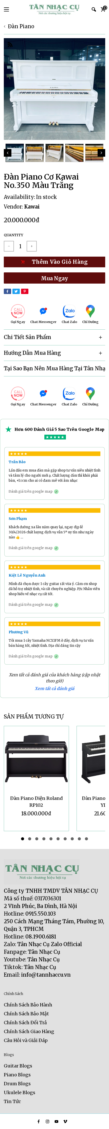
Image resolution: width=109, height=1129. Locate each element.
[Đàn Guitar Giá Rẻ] (54, 9)
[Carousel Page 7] (65, 838)
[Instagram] (47, 1121)
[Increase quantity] (32, 246)
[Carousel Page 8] (72, 838)
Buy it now (54, 278)
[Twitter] (16, 291)
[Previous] (7, 153)
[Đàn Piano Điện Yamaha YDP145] (36, 758)
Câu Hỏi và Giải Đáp (26, 1040)
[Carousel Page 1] (22, 838)
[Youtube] (56, 1121)
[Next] (101, 153)
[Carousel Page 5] (50, 838)
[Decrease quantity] (9, 246)
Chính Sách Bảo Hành (28, 1005)
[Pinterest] (24, 291)
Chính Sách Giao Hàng (29, 1031)
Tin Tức (12, 1101)
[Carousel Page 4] (43, 838)
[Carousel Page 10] (86, 838)
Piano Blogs (17, 1075)
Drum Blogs (17, 1084)
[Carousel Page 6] (58, 838)
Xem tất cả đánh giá (54, 688)
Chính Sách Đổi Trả (25, 1022)
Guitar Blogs (18, 1066)
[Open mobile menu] (6, 9)
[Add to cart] (54, 262)
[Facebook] (7, 291)
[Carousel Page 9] (79, 838)
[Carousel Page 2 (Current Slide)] (29, 838)
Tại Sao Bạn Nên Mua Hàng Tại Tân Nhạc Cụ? (54, 368)
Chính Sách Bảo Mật (26, 1014)
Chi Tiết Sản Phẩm (27, 337)
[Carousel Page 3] (36, 838)
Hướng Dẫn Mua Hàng (32, 353)
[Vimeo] (65, 1121)
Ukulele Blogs (19, 1092)
